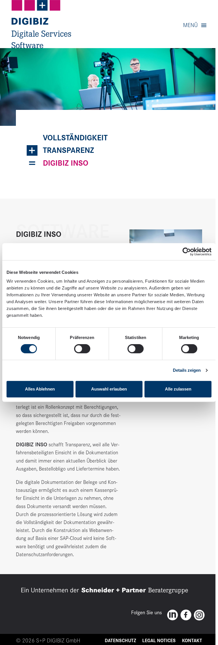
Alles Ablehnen (40, 389)
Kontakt (192, 641)
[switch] (82, 348)
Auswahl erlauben (109, 389)
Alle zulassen (178, 389)
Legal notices (159, 641)
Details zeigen (187, 370)
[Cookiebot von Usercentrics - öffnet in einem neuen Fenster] (186, 251)
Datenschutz (120, 641)
